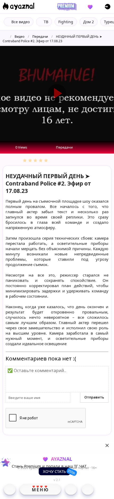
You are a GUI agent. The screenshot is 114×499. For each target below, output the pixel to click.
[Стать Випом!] (66, 6)
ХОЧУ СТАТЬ (54, 471)
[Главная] (9, 489)
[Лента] (87, 489)
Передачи (40, 36)
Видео (19, 36)
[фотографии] (71, 489)
